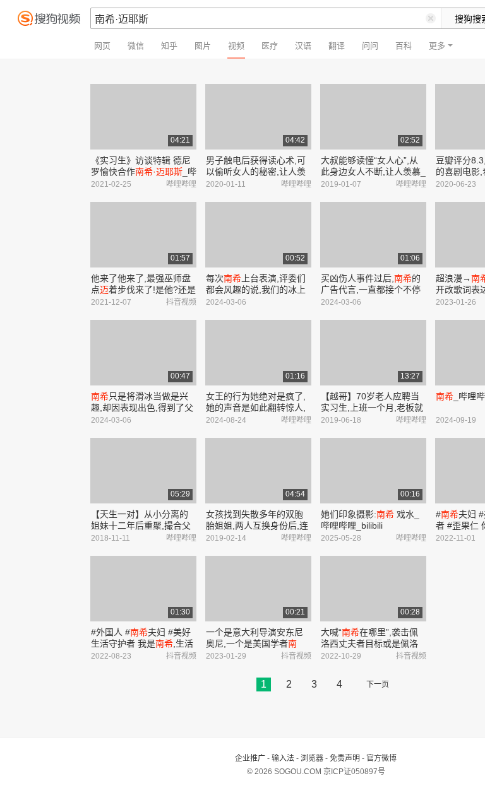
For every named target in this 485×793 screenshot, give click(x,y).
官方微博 (381, 758)
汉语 (303, 45)
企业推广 (250, 758)
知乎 (169, 45)
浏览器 (312, 758)
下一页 (377, 684)
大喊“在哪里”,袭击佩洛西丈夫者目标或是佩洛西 (369, 643)
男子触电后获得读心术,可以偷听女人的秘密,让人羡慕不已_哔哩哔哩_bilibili (256, 171)
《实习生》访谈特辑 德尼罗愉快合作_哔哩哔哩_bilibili (143, 171)
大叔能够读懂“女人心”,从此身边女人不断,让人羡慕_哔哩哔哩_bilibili (373, 171)
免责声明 (345, 758)
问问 (370, 45)
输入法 (283, 758)
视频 (236, 45)
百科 (403, 45)
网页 (102, 45)
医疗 (269, 45)
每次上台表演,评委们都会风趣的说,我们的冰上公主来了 (256, 289)
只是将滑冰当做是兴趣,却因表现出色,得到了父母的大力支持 (142, 407)
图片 (203, 45)
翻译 (336, 45)
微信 (136, 45)
